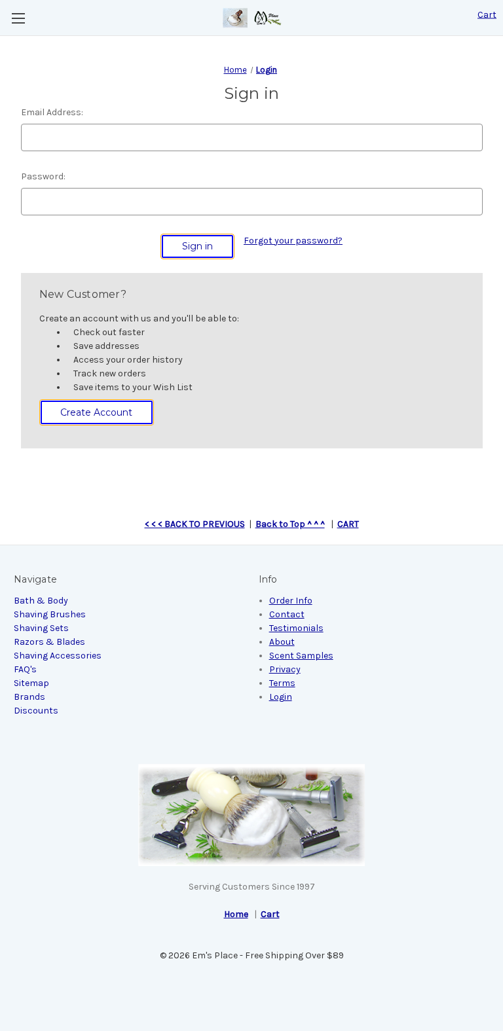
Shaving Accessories (58, 655)
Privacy (285, 669)
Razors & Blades (49, 641)
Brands (29, 696)
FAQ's (25, 669)
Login (280, 696)
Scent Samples (301, 655)
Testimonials (296, 628)
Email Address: (52, 112)
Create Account (96, 412)
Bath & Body (41, 600)
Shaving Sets (41, 628)
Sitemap (31, 683)
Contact (287, 614)
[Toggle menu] (18, 18)
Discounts (36, 710)
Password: (43, 176)
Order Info (290, 600)
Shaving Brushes (50, 614)
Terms (282, 683)
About (282, 641)
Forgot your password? (293, 240)
